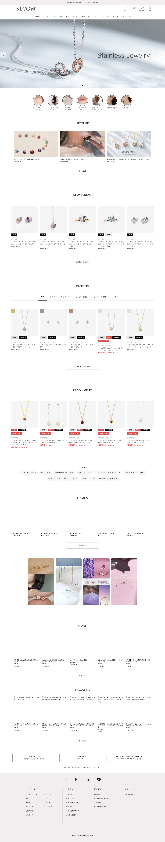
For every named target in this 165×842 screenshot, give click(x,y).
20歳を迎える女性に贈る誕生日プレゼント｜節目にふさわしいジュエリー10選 (110, 725)
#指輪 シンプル (54, 478)
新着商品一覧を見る (82, 262)
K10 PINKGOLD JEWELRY (49, 533)
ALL (42, 297)
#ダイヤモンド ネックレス (135, 472)
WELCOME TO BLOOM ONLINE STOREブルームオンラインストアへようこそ (129, 757)
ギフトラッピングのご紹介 (78, 660)
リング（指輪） (82, 297)
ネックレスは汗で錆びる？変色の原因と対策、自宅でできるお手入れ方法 (82, 724)
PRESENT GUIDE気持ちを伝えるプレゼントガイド (35, 757)
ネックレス (65, 297)
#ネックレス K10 (88, 478)
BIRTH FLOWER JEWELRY (106, 533)
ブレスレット (118, 297)
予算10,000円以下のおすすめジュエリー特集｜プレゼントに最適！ (129, 159)
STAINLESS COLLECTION (134, 533)
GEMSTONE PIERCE (76, 533)
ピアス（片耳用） (101, 297)
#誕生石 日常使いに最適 (64, 472)
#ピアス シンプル (70, 478)
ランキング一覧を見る (82, 366)
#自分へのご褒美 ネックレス (109, 472)
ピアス (52, 297)
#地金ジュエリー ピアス (108, 478)
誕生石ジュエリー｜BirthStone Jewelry (26, 159)
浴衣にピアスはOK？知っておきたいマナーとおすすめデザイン (138, 724)
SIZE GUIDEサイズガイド (81, 757)
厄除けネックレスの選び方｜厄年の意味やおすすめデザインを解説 (54, 724)
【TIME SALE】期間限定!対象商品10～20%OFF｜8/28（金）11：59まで (54, 660)
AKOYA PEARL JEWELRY (21, 533)
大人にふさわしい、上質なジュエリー (72, 159)
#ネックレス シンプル (85, 472)
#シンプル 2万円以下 (28, 472)
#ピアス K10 (45, 472)
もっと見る (82, 171)
